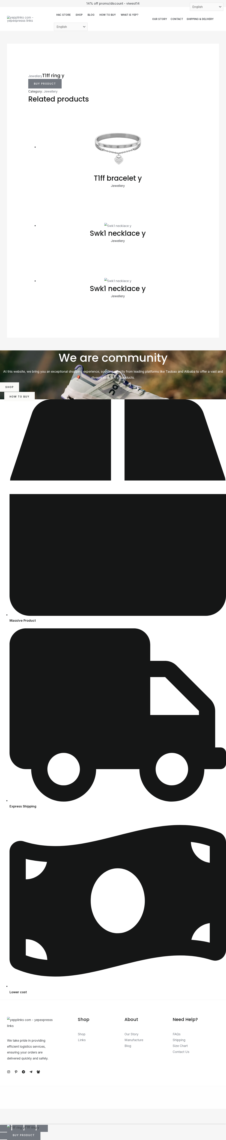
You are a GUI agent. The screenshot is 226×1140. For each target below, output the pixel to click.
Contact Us (181, 1052)
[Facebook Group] (38, 1071)
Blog (91, 14)
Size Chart (180, 1046)
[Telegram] (23, 1071)
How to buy (107, 14)
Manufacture (133, 1040)
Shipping (179, 1040)
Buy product (45, 83)
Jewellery (35, 76)
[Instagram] (8, 1071)
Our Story (159, 18)
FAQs (176, 1034)
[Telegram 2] (30, 1071)
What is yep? (129, 14)
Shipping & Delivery (200, 18)
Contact (177, 18)
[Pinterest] (16, 1071)
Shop (79, 14)
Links (82, 1040)
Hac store (63, 14)
